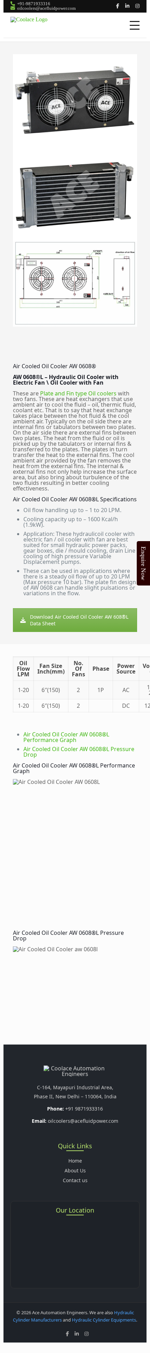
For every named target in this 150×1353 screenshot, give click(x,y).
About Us (75, 1170)
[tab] (66, 737)
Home (75, 1160)
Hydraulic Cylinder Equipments (104, 1320)
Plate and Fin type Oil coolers (78, 393)
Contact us (75, 1180)
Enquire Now (143, 563)
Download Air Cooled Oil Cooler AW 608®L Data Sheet (79, 620)
